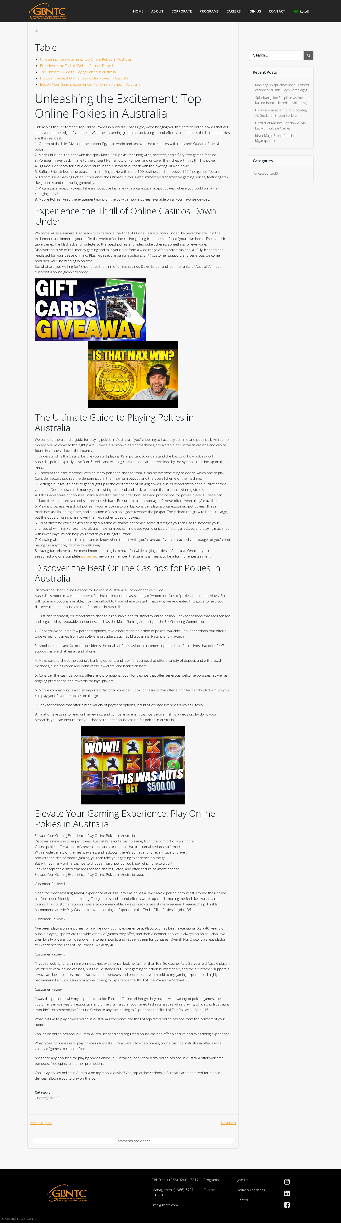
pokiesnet (89, 556)
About (157, 11)
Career (243, 1200)
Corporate (181, 11)
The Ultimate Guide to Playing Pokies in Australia (78, 71)
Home (138, 11)
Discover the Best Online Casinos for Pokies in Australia (84, 78)
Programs (209, 11)
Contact (277, 11)
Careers (233, 11)
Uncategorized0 (47, 1097)
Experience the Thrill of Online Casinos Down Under (81, 65)
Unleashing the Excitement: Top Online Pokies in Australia (85, 59)
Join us (254, 11)
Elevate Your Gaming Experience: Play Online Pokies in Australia (90, 84)
